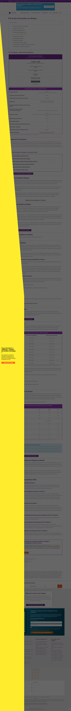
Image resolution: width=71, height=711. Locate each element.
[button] (2, 2)
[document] (35, 355)
